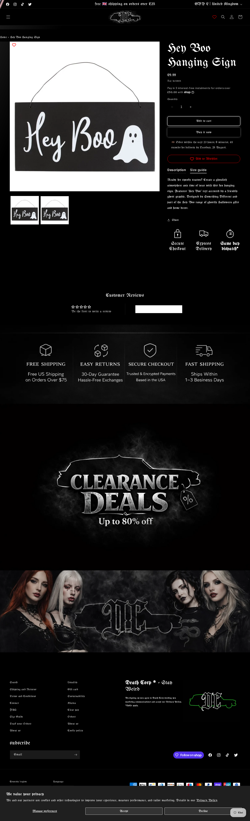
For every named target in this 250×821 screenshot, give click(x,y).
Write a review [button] (159, 309)
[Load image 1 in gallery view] (25, 210)
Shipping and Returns (23, 689)
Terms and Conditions (23, 696)
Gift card (73, 689)
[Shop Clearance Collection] (125, 487)
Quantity (172, 99)
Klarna (72, 703)
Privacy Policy (206, 800)
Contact (14, 703)
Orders (72, 716)
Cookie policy (75, 730)
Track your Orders (20, 723)
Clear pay (73, 710)
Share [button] (175, 220)
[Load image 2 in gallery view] (55, 210)
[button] (8, 17)
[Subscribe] (75, 754)
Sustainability (76, 696)
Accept (124, 811)
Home (3, 37)
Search (14, 682)
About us (15, 730)
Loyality (73, 682)
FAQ (13, 710)
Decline (203, 811)
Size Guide (16, 716)
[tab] (176, 170)
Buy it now (204, 132)
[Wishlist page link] (214, 17)
